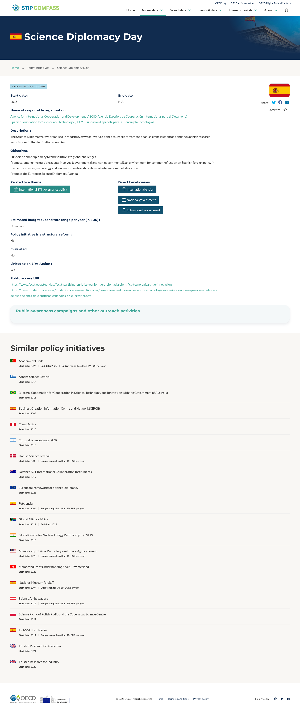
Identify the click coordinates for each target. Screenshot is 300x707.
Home (14, 68)
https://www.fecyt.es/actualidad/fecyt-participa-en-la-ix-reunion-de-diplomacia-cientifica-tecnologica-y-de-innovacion (91, 284)
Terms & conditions (178, 698)
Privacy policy (201, 698)
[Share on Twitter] (273, 102)
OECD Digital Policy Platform (275, 3)
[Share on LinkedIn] (287, 102)
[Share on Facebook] (280, 102)
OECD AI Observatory (243, 3)
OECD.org (220, 3)
